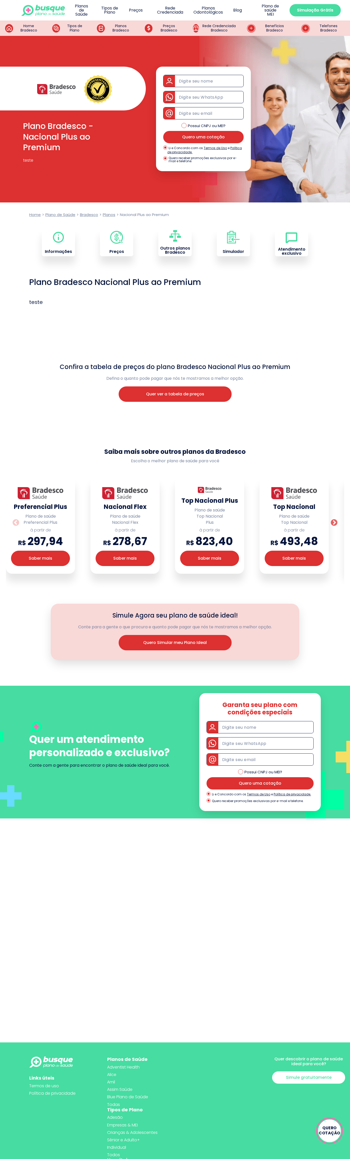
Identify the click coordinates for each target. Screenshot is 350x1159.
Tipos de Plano (109, 10)
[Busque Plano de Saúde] (43, 10)
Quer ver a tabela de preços (175, 394)
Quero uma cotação (203, 137)
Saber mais (40, 558)
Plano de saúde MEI (270, 10)
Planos (109, 215)
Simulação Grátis (315, 10)
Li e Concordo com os (186, 148)
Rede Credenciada (170, 10)
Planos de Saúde (81, 10)
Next (334, 523)
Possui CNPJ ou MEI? (206, 126)
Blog (237, 10)
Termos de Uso (215, 148)
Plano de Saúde (60, 215)
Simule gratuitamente (309, 1077)
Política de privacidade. (292, 794)
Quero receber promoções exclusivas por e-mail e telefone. (203, 160)
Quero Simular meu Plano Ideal (175, 642)
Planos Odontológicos (208, 10)
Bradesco (89, 215)
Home (35, 215)
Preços (136, 10)
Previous (16, 523)
